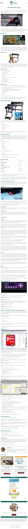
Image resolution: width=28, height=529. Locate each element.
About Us (14, 514)
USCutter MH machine (5, 439)
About (10, 525)
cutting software (8, 312)
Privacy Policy (17, 525)
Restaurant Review (7, 36)
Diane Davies (9, 447)
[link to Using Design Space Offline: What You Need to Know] (21, 460)
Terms (20, 525)
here (16, 428)
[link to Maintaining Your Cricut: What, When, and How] (7, 460)
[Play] (22, 42)
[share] (18, 36)
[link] (4, 36)
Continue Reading (7, 473)
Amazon (14, 444)
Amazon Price (14, 27)
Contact (13, 525)
